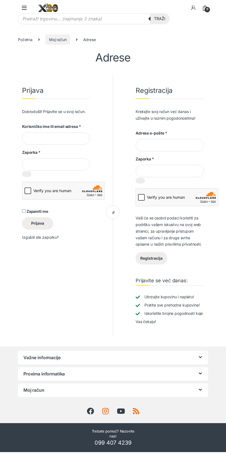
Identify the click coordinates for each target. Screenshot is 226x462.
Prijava (37, 223)
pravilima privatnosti (183, 244)
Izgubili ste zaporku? (40, 237)
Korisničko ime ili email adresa (51, 126)
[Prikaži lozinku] (26, 174)
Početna (25, 39)
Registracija (151, 258)
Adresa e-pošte (151, 133)
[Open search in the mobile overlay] (94, 18)
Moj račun (58, 39)
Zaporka (31, 152)
